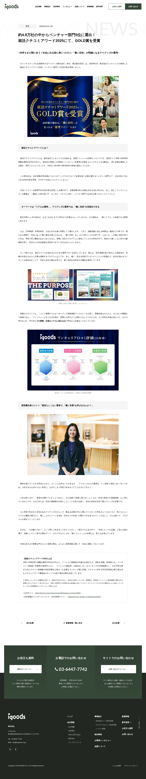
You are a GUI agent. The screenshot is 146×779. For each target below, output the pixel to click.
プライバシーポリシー (131, 765)
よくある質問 (117, 765)
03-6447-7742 (17, 739)
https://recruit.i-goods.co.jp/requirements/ (84, 597)
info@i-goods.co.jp (19, 742)
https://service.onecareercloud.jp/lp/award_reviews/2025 (58, 593)
